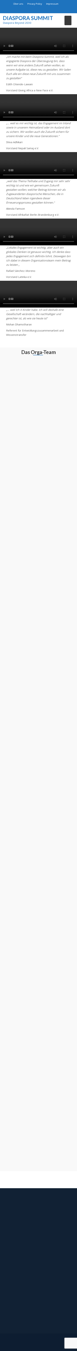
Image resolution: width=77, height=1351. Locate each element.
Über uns (18, 3)
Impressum (52, 3)
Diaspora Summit (28, 18)
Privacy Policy (34, 3)
